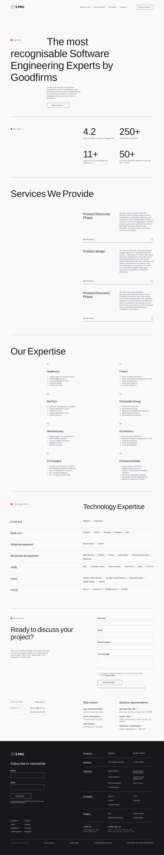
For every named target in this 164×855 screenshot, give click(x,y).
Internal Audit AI (113, 777)
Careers (111, 800)
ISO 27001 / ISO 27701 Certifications (140, 843)
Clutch (13, 824)
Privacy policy (49, 843)
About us (111, 796)
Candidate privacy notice (103, 843)
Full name (102, 618)
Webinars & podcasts (115, 818)
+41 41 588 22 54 (37, 708)
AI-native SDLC (138, 762)
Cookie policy (74, 843)
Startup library (138, 818)
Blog (109, 813)
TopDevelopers (16, 831)
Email (100, 630)
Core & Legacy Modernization (138, 772)
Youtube (27, 824)
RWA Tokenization (114, 783)
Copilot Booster (113, 787)
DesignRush (15, 828)
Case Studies (99, 7)
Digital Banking (113, 771)
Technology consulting (116, 762)
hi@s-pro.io (40, 702)
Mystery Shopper (139, 753)
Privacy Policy (110, 675)
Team (135, 796)
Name (13, 771)
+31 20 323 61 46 (37, 712)
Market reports (138, 813)
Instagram (28, 831)
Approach (136, 800)
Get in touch (88, 239)
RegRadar (111, 753)
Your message (104, 654)
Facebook (27, 828)
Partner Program (114, 804)
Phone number (104, 642)
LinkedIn (27, 821)
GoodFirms (14, 821)
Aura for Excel (138, 783)
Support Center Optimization (138, 778)
